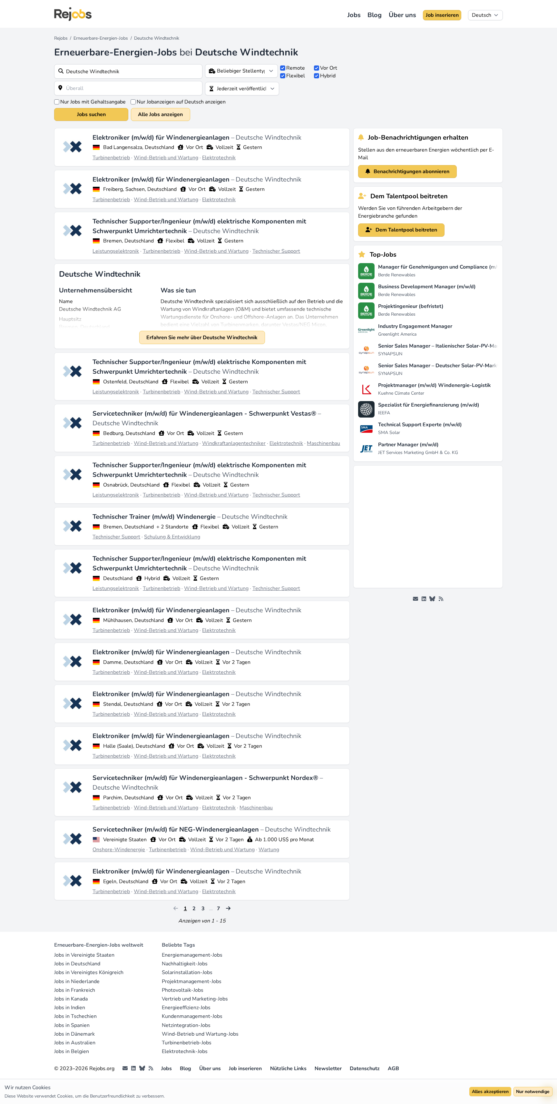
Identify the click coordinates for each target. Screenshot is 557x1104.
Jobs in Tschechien (75, 1016)
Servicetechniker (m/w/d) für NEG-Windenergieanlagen (176, 829)
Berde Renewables (396, 275)
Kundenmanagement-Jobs (192, 1016)
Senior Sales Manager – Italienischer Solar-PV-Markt (441, 346)
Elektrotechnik (219, 157)
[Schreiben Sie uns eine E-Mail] (415, 599)
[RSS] (441, 599)
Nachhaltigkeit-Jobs (185, 963)
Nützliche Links (288, 1068)
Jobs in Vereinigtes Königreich (88, 972)
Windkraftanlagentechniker (234, 443)
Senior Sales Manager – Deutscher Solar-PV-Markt (438, 365)
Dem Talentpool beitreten (405, 229)
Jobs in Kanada (71, 998)
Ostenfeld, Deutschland (130, 381)
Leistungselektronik (116, 251)
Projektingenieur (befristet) (411, 306)
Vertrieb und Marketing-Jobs (195, 998)
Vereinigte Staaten (125, 839)
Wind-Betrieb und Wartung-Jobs (200, 1034)
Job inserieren (442, 15)
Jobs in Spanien (72, 1025)
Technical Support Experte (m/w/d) (420, 424)
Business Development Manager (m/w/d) (427, 286)
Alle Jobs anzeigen (160, 114)
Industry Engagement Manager (415, 326)
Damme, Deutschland (128, 662)
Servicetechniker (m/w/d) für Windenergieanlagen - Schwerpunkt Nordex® (206, 778)
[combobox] (128, 71)
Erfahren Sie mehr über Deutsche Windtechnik (202, 337)
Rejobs (61, 38)
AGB (393, 1068)
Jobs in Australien (74, 1042)
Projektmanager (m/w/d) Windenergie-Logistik (434, 385)
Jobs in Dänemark (74, 1034)
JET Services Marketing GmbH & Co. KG (418, 452)
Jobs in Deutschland (77, 963)
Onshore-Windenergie (119, 849)
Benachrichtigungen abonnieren (410, 171)
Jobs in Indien (69, 1007)
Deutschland (117, 578)
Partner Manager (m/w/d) (408, 444)
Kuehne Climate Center (401, 393)
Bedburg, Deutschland (129, 433)
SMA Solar (389, 432)
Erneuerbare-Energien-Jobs (100, 38)
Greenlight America (397, 334)
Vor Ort (328, 68)
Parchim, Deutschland (128, 797)
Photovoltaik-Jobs (182, 990)
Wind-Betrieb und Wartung (166, 157)
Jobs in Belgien (71, 1051)
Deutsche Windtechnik (268, 137)
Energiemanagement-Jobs (192, 955)
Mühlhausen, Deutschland (133, 620)
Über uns (402, 15)
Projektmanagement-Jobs (191, 981)
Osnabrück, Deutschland (131, 484)
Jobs (354, 15)
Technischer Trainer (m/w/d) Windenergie (155, 516)
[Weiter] (228, 908)
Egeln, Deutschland (125, 881)
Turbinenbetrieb (111, 157)
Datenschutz (365, 1068)
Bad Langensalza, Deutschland (138, 147)
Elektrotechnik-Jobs (185, 1051)
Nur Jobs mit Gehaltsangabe (93, 101)
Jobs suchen (91, 114)
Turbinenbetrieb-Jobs (186, 1042)
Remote (295, 68)
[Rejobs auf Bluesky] (432, 599)
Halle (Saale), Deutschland (134, 746)
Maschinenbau (323, 443)
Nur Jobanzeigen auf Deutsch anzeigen (181, 101)
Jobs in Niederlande (77, 981)
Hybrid (328, 75)
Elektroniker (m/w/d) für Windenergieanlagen (162, 137)
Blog (374, 15)
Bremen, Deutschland (128, 240)
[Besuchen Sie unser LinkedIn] (424, 599)
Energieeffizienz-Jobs (186, 1007)
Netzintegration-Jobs (186, 1025)
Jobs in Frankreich (74, 990)
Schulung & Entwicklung (172, 536)
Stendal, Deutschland (128, 704)
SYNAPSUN (390, 354)
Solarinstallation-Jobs (187, 972)
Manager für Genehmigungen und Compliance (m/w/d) (443, 267)
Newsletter (328, 1068)
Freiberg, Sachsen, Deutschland (140, 189)
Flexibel (295, 75)
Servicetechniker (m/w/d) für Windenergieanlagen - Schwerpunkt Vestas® (205, 413)
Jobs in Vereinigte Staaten (84, 955)
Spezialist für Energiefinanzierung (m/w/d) (428, 405)
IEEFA (384, 413)
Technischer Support (276, 251)
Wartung (269, 849)
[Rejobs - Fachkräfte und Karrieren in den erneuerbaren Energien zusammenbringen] (73, 14)
